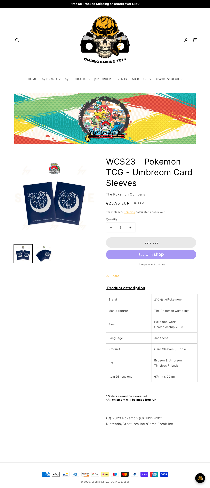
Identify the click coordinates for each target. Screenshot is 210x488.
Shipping (129, 212)
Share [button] (115, 276)
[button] (17, 40)
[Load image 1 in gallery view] (23, 254)
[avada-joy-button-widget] (200, 478)
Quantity (112, 219)
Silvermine (98, 481)
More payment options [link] (151, 264)
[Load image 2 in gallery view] (43, 254)
